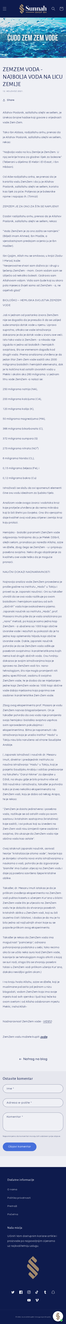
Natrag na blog (35, 1059)
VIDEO (47, 1021)
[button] (5, 9)
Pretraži (12, 1206)
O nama (12, 1189)
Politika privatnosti (19, 1198)
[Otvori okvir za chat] (58, 1316)
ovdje (43, 1036)
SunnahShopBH (28, 1317)
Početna (12, 1214)
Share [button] (10, 100)
